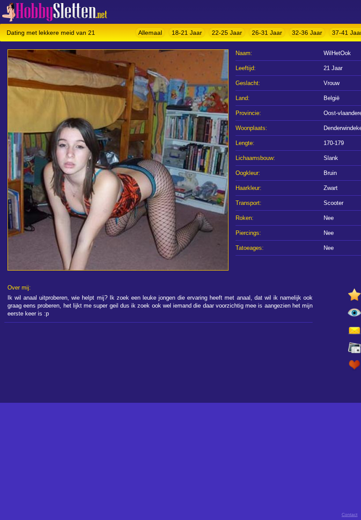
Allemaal (150, 32)
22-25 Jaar (227, 32)
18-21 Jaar (187, 32)
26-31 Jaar (267, 32)
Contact (349, 514)
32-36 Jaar (307, 32)
